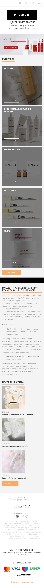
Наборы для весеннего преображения (17, 414)
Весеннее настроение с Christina (15, 446)
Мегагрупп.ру (28, 582)
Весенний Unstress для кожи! (14, 478)
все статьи (9, 484)
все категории (11, 272)
